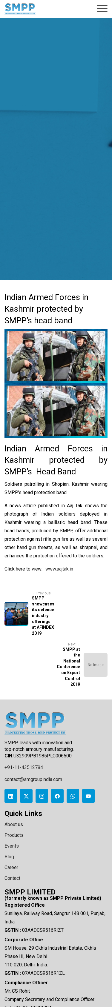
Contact (12, 878)
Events (11, 846)
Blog (9, 857)
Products (14, 835)
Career (11, 867)
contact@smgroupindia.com (33, 779)
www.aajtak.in (59, 569)
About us (13, 824)
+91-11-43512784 (23, 767)
